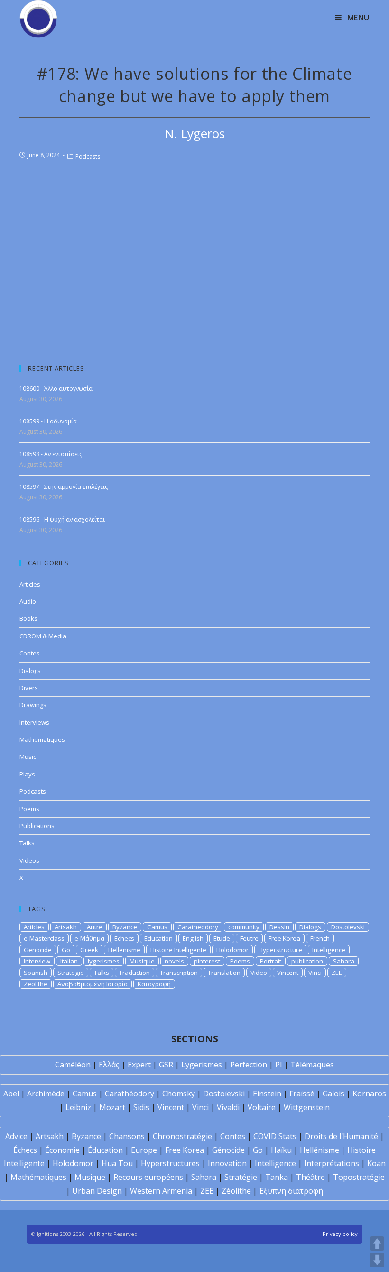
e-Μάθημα (89, 938)
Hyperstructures (170, 1163)
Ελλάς (109, 1064)
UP (377, 1243)
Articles (29, 584)
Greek (89, 949)
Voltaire (262, 1107)
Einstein (267, 1093)
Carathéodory (129, 1093)
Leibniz (78, 1107)
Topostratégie (359, 1177)
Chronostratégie (182, 1136)
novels (174, 961)
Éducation (105, 1150)
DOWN (377, 1260)
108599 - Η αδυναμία (48, 421)
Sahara (343, 961)
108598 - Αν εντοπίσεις (50, 454)
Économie (62, 1150)
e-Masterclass (44, 938)
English (193, 938)
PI (278, 1064)
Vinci (315, 972)
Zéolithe (236, 1191)
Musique (142, 961)
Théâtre (310, 1177)
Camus (157, 927)
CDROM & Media (42, 636)
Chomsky (178, 1093)
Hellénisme (319, 1150)
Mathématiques (38, 1177)
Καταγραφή (154, 984)
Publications (37, 826)
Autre (94, 927)
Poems (29, 808)
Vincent (287, 972)
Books (28, 618)
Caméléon (73, 1064)
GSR (166, 1064)
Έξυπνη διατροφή (291, 1191)
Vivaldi (228, 1107)
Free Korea (284, 938)
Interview (37, 961)
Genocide (38, 949)
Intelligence (328, 949)
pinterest (207, 961)
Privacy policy (340, 1233)
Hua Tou (117, 1163)
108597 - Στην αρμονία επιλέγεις (63, 487)
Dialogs (30, 670)
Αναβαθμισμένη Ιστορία (92, 984)
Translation (224, 972)
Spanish (35, 972)
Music (27, 756)
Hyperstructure (280, 949)
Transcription (179, 972)
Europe (144, 1150)
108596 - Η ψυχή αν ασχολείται (62, 519)
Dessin (279, 927)
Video (258, 972)
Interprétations (331, 1163)
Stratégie (240, 1177)
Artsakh (66, 927)
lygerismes (104, 961)
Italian (69, 961)
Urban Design (97, 1191)
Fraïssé (302, 1093)
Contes (29, 653)
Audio (27, 601)
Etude (221, 938)
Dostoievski (348, 927)
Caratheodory (197, 927)
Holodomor (232, 949)
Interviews (34, 722)
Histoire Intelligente (178, 949)
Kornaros (369, 1093)
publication (307, 961)
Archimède (46, 1093)
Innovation (227, 1163)
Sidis (141, 1107)
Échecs (25, 1150)
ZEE (337, 972)
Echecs (124, 938)
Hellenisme (124, 949)
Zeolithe (35, 984)
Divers (28, 687)
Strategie (70, 972)
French (320, 938)
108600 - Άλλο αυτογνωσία (56, 388)
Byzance (124, 927)
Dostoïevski (224, 1093)
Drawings (32, 705)
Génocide (228, 1150)
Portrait (270, 961)
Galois (333, 1093)
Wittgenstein (307, 1107)
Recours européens (148, 1177)
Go (66, 949)
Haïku (281, 1150)
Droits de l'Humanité (341, 1136)
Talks (27, 843)
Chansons (127, 1136)
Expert (139, 1064)
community (243, 927)
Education (158, 938)
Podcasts (87, 156)
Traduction (134, 972)
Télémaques (312, 1064)
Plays (27, 774)
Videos (29, 860)
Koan (376, 1163)
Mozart (112, 1107)
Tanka (276, 1177)
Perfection (248, 1064)
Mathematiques (42, 739)
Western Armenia (161, 1191)
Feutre (249, 938)
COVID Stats (274, 1136)
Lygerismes (201, 1064)
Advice (16, 1136)
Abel (11, 1093)
